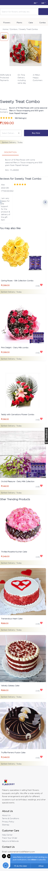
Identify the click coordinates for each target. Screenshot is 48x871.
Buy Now (36, 133)
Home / (6, 29)
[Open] (19, 133)
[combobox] (9, 133)
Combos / (14, 29)
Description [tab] (10, 152)
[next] (45, 202)
